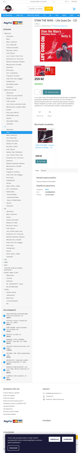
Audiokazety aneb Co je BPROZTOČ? (14, 403)
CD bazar (9, 278)
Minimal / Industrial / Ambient (15, 62)
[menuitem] (7, 15)
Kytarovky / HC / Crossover (15, 59)
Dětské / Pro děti (11, 98)
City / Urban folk (11, 45)
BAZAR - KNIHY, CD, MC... (11, 273)
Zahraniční (9, 87)
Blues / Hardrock (11, 42)
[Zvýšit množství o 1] (42, 91)
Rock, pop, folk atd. (12, 113)
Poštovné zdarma (8, 398)
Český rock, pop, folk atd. (14, 96)
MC (5, 209)
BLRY (5, 265)
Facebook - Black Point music (55, 399)
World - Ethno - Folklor (13, 186)
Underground (10, 81)
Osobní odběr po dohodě (38, 2)
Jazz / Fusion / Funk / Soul (14, 56)
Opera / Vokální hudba (14, 200)
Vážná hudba (10, 192)
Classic (8, 217)
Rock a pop (10, 70)
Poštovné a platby (9, 395)
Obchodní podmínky (9, 414)
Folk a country (10, 101)
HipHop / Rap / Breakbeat (14, 152)
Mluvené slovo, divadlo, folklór (16, 107)
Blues (8, 39)
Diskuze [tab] (43, 171)
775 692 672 (49, 396)
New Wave (9, 67)
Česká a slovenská (12, 48)
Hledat (48, 9)
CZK (66, 2)
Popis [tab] (37, 171)
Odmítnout (54, 439)
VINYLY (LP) (7, 33)
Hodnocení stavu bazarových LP (13, 401)
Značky (6, 290)
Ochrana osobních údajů (10, 412)
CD (5, 127)
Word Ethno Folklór (12, 84)
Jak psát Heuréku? (9, 406)
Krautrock (9, 161)
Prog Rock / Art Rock (13, 76)
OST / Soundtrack (12, 73)
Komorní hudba (11, 194)
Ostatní (8, 110)
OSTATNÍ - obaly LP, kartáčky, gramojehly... (13, 269)
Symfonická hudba (13, 197)
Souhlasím (68, 439)
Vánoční (8, 118)
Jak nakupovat (7, 409)
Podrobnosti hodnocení (60, 26)
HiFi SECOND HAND (12, 287)
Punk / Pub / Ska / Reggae (14, 79)
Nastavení (13, 448)
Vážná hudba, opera (12, 115)
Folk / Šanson (10, 53)
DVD (5, 260)
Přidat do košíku (53, 92)
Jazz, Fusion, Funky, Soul (14, 231)
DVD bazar (9, 281)
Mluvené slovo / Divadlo (13, 65)
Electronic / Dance (12, 50)
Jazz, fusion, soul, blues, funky (16, 104)
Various (8, 183)
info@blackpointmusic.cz (54, 393)
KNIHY (6, 262)
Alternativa (9, 36)
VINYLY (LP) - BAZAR (10, 90)
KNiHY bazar (10, 275)
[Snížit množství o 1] (42, 93)
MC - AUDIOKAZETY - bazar (14, 284)
